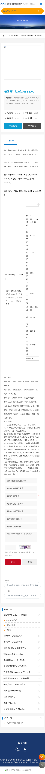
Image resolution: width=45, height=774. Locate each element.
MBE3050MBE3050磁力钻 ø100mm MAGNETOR (24, 596)
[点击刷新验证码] (25, 547)
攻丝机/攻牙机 (9, 703)
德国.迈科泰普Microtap (13, 654)
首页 (10, 35)
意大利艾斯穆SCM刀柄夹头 (15, 666)
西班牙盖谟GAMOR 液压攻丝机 (16, 672)
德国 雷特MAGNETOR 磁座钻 (31, 35)
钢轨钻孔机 (10, 625)
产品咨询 (13, 126)
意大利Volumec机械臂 (12, 636)
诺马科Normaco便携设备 (14, 660)
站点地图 (16, 762)
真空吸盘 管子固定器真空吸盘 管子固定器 (22, 585)
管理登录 (24, 762)
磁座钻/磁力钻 (11, 620)
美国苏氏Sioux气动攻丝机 (14, 685)
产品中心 (16, 35)
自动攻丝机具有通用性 (14, 723)
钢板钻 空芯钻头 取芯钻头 (14, 709)
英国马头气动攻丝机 (12, 691)
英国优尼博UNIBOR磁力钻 (14, 648)
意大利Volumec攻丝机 (12, 642)
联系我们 (32, 126)
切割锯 (9, 630)
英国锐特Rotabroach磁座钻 (15, 615)
